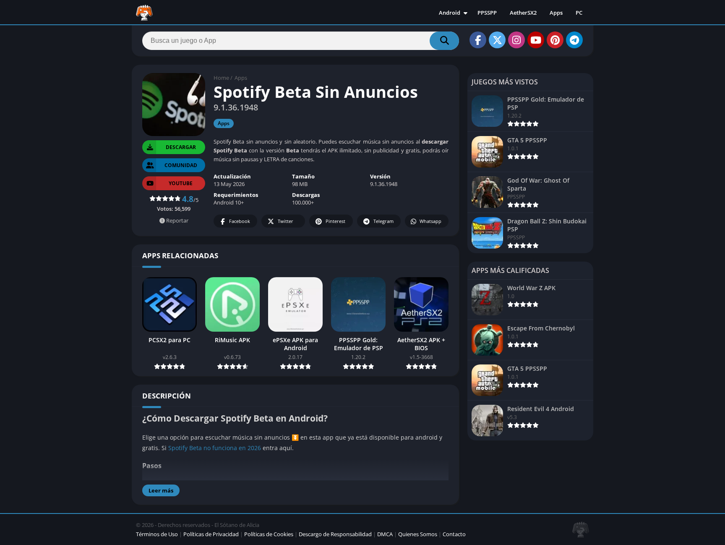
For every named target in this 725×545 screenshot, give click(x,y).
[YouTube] (535, 39)
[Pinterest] (555, 39)
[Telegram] (574, 39)
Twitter (285, 221)
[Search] (444, 40)
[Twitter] (497, 39)
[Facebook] (477, 39)
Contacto (454, 534)
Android (449, 12)
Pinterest (335, 221)
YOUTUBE (181, 183)
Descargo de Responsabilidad (335, 534)
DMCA (385, 534)
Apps (556, 12)
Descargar (181, 147)
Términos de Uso (157, 534)
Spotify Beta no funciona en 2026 (214, 448)
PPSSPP (487, 12)
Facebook (239, 221)
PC (579, 12)
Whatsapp (430, 221)
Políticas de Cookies (268, 534)
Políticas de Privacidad (211, 534)
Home (221, 77)
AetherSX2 (523, 12)
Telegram (383, 221)
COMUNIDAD (180, 165)
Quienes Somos (417, 534)
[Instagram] (516, 39)
